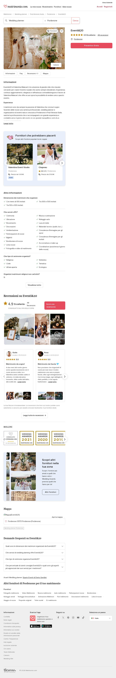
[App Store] (35, 627)
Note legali (8, 620)
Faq (21, 73)
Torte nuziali (38, 600)
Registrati (108, 7)
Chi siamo (7, 649)
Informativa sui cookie (11, 630)
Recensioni (32, 73)
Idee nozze (66, 7)
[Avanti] (62, 163)
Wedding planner (21, 14)
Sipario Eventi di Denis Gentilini (35, 577)
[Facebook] (58, 618)
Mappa (45, 73)
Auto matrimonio (60, 593)
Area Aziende (107, 3)
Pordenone (51, 14)
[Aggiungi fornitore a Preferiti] (61, 31)
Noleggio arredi (9, 597)
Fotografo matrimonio (11, 593)
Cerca (75, 20)
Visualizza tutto (34, 285)
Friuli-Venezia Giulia (37, 14)
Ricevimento (47, 7)
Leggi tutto (8, 123)
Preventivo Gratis (91, 45)
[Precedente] (6, 163)
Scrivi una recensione (51, 305)
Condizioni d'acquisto (11, 623)
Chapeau (43, 167)
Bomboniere (91, 593)
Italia (96, 618)
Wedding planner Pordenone (13, 528)
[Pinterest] (68, 618)
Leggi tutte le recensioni (33, 415)
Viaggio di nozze (10, 600)
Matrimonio (8, 14)
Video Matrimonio (28, 593)
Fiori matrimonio (62, 597)
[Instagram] (73, 618)
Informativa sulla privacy (12, 627)
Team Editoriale (9, 652)
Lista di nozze (97, 597)
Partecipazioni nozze (76, 593)
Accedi (100, 7)
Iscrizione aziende (10, 645)
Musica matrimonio (44, 593)
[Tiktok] (83, 618)
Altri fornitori (50, 492)
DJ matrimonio (51, 600)
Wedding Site (8, 659)
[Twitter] (63, 618)
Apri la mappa (57, 517)
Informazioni (10, 73)
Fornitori (57, 7)
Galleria (56, 65)
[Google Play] (46, 627)
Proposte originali (25, 600)
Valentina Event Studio (19, 167)
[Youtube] (78, 618)
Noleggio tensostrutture (26, 597)
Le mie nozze (35, 7)
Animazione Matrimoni (46, 597)
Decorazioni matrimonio (80, 597)
